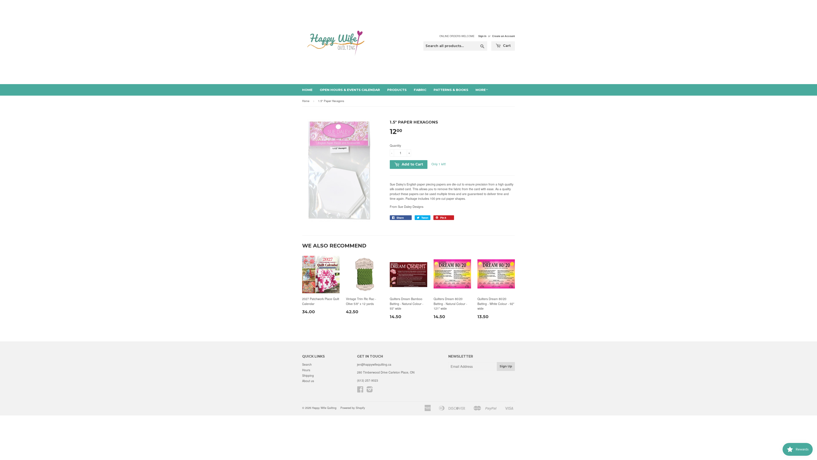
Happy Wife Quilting (324, 408)
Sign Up (506, 366)
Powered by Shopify (352, 408)
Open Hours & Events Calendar (350, 90)
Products (397, 90)
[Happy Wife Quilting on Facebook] (360, 390)
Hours (306, 370)
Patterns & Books (451, 90)
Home (307, 90)
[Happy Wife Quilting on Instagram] (369, 390)
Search (307, 364)
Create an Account (503, 36)
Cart (506, 46)
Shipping (308, 375)
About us (308, 381)
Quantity (395, 145)
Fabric (420, 90)
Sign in (482, 36)
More (481, 90)
